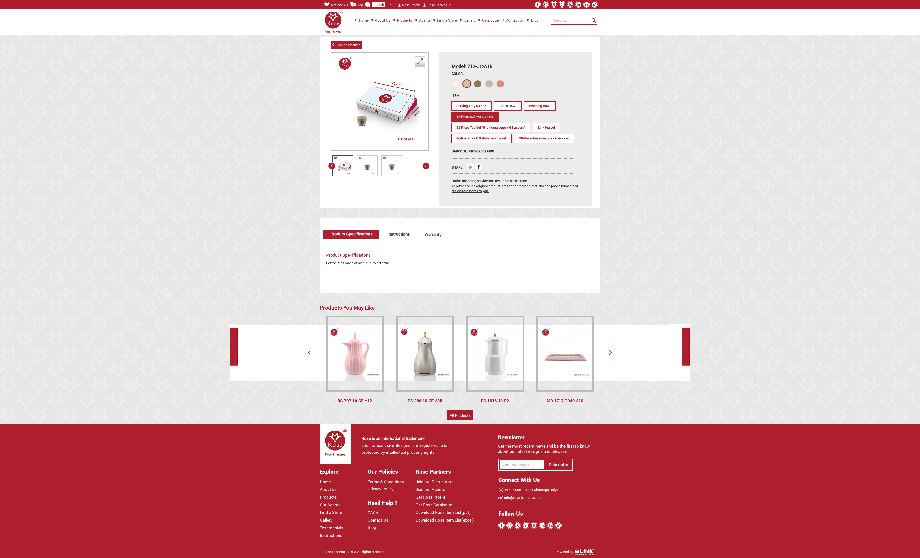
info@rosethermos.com (521, 497)
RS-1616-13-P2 (495, 400)
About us (328, 489)
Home (364, 20)
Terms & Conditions (386, 481)
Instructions (398, 234)
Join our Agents (430, 489)
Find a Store (447, 20)
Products (404, 20)
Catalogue (490, 20)
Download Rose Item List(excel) (445, 520)
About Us (382, 20)
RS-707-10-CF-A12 (355, 400)
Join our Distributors (435, 481)
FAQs (373, 513)
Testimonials (339, 5)
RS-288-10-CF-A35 (425, 400)
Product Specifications (351, 234)
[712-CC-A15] (343, 166)
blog (532, 20)
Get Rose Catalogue (434, 504)
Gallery (470, 20)
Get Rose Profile (430, 497)
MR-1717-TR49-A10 (565, 400)
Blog (360, 5)
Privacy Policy (381, 489)
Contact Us (515, 20)
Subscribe (558, 464)
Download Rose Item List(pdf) (443, 512)
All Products (460, 415)
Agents (425, 20)
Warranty (433, 234)
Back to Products (347, 45)
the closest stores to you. (470, 191)
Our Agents (330, 504)
